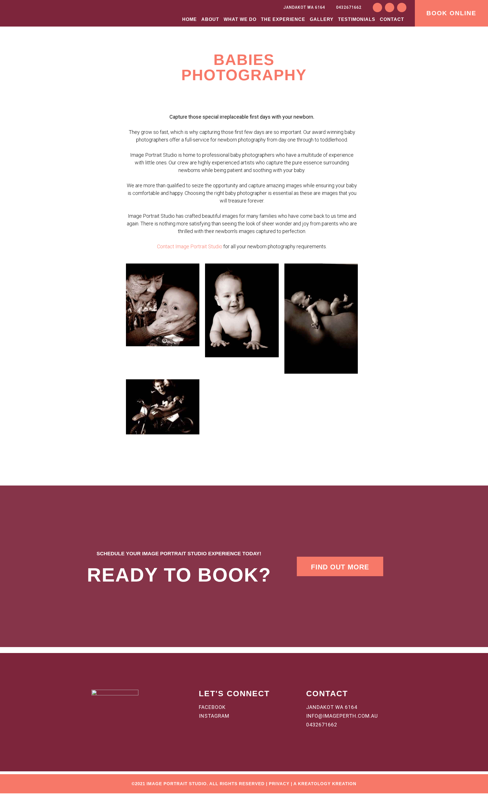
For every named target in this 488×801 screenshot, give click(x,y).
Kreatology (314, 783)
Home (189, 19)
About (210, 19)
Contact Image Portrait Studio (189, 246)
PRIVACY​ (279, 783)
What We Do (240, 19)
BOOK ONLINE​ (451, 13)
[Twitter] (401, 7)
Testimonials (356, 19)
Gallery (322, 19)
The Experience (283, 19)
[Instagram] (389, 7)
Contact (392, 19)
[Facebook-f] (377, 7)
